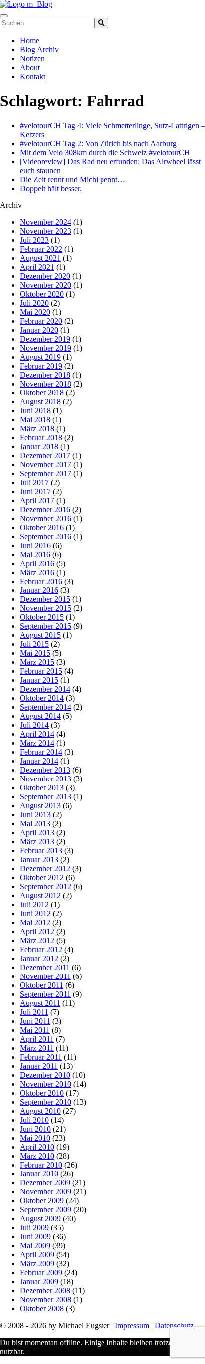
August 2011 (40, 1003)
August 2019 (40, 357)
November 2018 (45, 384)
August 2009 (40, 1218)
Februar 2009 (41, 1272)
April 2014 (37, 734)
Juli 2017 (34, 482)
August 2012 (40, 895)
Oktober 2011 (41, 985)
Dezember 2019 (45, 339)
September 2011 (45, 994)
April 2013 (37, 832)
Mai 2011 (35, 1030)
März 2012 (37, 940)
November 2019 (45, 348)
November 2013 (45, 779)
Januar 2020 (39, 330)
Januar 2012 (39, 958)
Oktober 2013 (42, 787)
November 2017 (45, 464)
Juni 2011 (35, 1021)
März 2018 (37, 428)
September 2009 (45, 1209)
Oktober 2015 (42, 617)
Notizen (32, 58)
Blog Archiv (39, 49)
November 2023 (45, 231)
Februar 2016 (41, 581)
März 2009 (37, 1263)
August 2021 (40, 258)
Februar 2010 (41, 1165)
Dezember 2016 (45, 509)
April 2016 (37, 563)
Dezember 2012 (45, 868)
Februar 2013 (41, 850)
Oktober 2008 (42, 1308)
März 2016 (37, 572)
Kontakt (32, 76)
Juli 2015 (34, 644)
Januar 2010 (39, 1173)
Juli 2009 (34, 1227)
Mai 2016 (35, 554)
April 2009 (37, 1254)
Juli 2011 (34, 1012)
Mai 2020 (35, 312)
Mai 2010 (35, 1138)
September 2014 (45, 707)
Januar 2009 (39, 1281)
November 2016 (45, 518)
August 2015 (40, 635)
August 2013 (40, 805)
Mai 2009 (35, 1245)
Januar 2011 (39, 1066)
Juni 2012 (35, 913)
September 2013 (45, 796)
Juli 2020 (34, 303)
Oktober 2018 (42, 393)
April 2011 (37, 1039)
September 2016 (45, 536)
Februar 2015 (41, 671)
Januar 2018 (39, 446)
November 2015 (45, 608)
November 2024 (45, 222)
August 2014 (40, 716)
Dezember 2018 (45, 375)
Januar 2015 (39, 680)
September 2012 (45, 886)
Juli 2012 (34, 904)
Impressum (132, 1325)
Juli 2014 (34, 725)
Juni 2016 (35, 545)
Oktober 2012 (42, 877)
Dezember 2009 (45, 1182)
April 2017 (37, 500)
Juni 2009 (35, 1236)
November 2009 (45, 1191)
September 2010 (45, 1102)
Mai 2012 (35, 922)
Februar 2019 (41, 366)
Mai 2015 (35, 653)
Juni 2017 (35, 491)
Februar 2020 (41, 321)
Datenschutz (174, 1325)
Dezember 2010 (45, 1075)
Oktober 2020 (42, 294)
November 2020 (45, 285)
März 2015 (37, 662)
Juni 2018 (35, 410)
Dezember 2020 (45, 276)
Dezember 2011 (45, 967)
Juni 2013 (35, 814)
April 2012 (37, 931)
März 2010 (37, 1156)
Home (29, 40)
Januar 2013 (39, 859)
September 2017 (45, 473)
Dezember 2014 (45, 689)
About (30, 67)
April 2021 (37, 267)
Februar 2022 (41, 249)
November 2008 (45, 1299)
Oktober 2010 (42, 1093)
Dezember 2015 (45, 599)
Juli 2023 (34, 240)
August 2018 (40, 401)
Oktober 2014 (42, 698)
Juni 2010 (35, 1129)
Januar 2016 (39, 590)
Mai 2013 (35, 823)
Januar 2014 (39, 761)
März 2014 (37, 743)
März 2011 (37, 1048)
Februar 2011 (41, 1057)
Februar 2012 (41, 949)
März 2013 (37, 841)
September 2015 (45, 626)
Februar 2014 (41, 752)
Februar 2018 (41, 437)
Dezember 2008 (45, 1290)
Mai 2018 (35, 419)
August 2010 (40, 1111)
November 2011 (45, 976)
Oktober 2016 (42, 527)
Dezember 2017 (45, 455)
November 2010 (45, 1084)
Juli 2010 (34, 1120)
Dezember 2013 (45, 770)
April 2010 (37, 1147)
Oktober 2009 (42, 1200)
